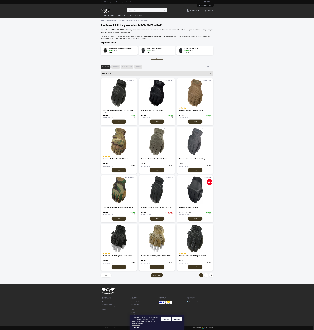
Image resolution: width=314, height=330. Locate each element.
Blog (134, 2)
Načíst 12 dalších (157, 275)
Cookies (104, 309)
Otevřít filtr (106, 73)
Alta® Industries (135, 304)
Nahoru (107, 275)
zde (141, 323)
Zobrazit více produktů (157, 59)
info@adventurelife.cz (194, 302)
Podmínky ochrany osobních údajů (122, 2)
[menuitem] (108, 15)
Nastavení (136, 327)
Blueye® (133, 312)
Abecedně (138, 67)
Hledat (165, 10)
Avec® (132, 309)
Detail (119, 121)
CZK (208, 2)
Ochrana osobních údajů (108, 307)
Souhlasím (177, 319)
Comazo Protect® (135, 307)
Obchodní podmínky (106, 2)
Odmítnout (166, 319)
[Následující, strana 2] (206, 275)
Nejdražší (116, 67)
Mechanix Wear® (135, 302)
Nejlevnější (105, 67)
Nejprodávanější (127, 67)
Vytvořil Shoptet (197, 327)
